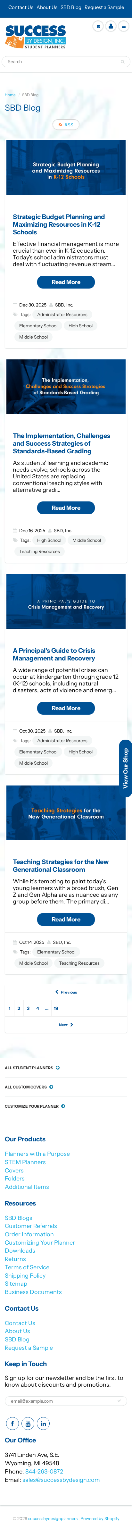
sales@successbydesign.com (61, 1479)
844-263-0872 (44, 1471)
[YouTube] (27, 1423)
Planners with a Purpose (37, 1153)
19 (56, 1008)
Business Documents (33, 1292)
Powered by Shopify (100, 1518)
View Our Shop (125, 768)
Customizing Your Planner (40, 1242)
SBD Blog (71, 7)
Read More (66, 282)
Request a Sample (104, 7)
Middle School (33, 337)
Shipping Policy (25, 1275)
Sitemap (16, 1283)
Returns (15, 1259)
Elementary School (38, 326)
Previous (69, 992)
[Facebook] (12, 1423)
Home (10, 94)
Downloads (20, 1250)
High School (81, 326)
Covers (14, 1170)
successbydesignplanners (53, 1518)
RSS (69, 125)
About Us (47, 7)
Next (63, 1024)
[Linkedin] (43, 1423)
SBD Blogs (18, 1218)
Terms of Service (27, 1267)
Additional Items (27, 1186)
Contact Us (20, 7)
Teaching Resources (39, 551)
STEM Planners (25, 1162)
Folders (15, 1178)
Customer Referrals (31, 1226)
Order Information (29, 1234)
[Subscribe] (119, 1401)
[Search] (122, 62)
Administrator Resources (62, 314)
